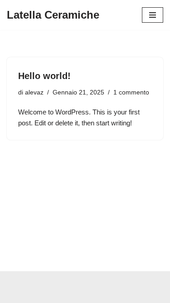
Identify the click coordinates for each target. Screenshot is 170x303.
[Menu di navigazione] (152, 15)
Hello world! (44, 76)
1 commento (131, 92)
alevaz (34, 92)
